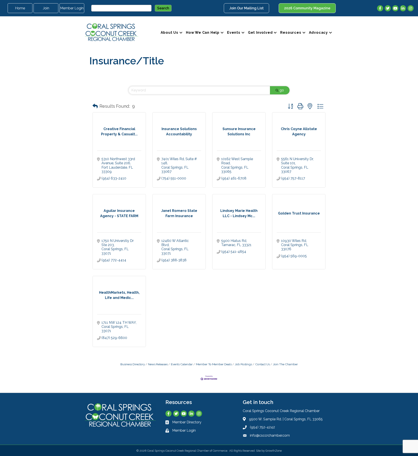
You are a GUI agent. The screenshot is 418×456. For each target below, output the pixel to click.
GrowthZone (273, 450)
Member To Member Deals (214, 364)
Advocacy (318, 32)
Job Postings (243, 364)
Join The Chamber (285, 364)
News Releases (158, 364)
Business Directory (132, 364)
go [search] (282, 90)
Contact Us (262, 364)
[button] (95, 106)
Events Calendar (182, 364)
